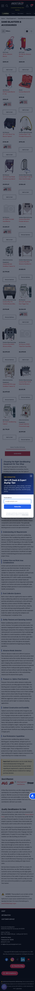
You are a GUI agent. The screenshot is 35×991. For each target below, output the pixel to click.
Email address (8, 497)
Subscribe (17, 506)
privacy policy (25, 514)
